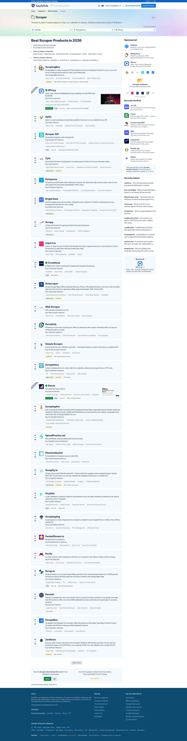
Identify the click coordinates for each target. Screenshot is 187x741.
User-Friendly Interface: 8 (41, 60)
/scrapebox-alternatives (41, 618)
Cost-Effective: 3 (75, 60)
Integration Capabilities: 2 (90, 60)
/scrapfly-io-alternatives (41, 468)
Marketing (59, 730)
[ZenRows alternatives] (41, 640)
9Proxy (139, 267)
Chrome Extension (101, 704)
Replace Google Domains (135, 716)
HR (86, 730)
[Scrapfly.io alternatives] (41, 471)
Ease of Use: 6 (64, 60)
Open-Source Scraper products (44, 45)
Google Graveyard (132, 713)
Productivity (49, 730)
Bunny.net (72, 735)
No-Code (37, 727)
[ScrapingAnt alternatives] (41, 407)
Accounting (68, 730)
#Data (100, 54)
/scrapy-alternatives (40, 220)
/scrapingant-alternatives (42, 404)
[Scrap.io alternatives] (41, 572)
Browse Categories (101, 698)
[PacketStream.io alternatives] (41, 537)
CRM (33, 730)
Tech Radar (130, 698)
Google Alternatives (133, 704)
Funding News (99, 710)
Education (141, 730)
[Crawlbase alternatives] (41, 263)
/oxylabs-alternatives (40, 491)
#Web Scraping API (62, 54)
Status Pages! (99, 707)
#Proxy (84, 54)
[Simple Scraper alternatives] (41, 344)
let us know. (149, 171)
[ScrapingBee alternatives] (41, 67)
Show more (76, 663)
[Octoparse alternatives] (41, 180)
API (69, 713)
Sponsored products (149, 26)
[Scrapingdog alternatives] (41, 517)
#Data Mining (92, 54)
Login (154, 1)
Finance (133, 730)
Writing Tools (93, 730)
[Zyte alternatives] (41, 159)
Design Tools (61, 727)
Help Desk (40, 730)
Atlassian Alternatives (133, 707)
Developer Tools (49, 727)
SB (41, 621)
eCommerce (78, 730)
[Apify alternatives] (41, 117)
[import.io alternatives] (41, 244)
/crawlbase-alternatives (41, 260)
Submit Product (148, 6)
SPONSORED (34, 89)
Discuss (58, 713)
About (64, 713)
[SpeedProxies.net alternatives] (41, 436)
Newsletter (98, 716)
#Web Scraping (38, 54)
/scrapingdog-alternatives (42, 514)
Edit (153, 17)
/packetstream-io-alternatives (43, 534)
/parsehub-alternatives (41, 322)
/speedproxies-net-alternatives (44, 433)
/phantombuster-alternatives (43, 450)
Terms (53, 735)
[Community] (102, 6)
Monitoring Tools (122, 730)
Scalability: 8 (55, 60)
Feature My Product (132, 6)
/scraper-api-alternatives (42, 132)
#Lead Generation (75, 54)
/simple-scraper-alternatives (43, 342)
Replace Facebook (132, 701)
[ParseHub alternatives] (41, 325)
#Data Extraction (49, 54)
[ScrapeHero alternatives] (41, 365)
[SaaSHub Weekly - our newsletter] (99, 6)
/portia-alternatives (40, 551)
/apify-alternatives (39, 114)
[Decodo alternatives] (41, 595)
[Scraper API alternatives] (41, 135)
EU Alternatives (131, 720)
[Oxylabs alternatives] (41, 494)
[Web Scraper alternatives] (41, 307)
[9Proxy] (41, 91)
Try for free (49, 108)
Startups (55, 1)
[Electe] (41, 386)
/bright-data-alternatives (42, 197)
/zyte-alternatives (39, 156)
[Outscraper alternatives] (41, 284)
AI (32, 727)
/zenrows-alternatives (41, 637)
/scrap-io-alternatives (41, 569)
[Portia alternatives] (41, 554)
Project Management (107, 730)
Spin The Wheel (94, 735)
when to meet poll (114, 735)
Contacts (50, 713)
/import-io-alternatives (41, 241)
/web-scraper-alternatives (42, 305)
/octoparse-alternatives (41, 177)
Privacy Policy (44, 735)
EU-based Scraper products (43, 47)
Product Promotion (38, 713)
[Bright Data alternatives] (41, 199)
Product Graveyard (133, 710)
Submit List (98, 713)
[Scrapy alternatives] (41, 223)
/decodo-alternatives (40, 592)
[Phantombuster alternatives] (41, 453)
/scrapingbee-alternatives (42, 65)
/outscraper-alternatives (41, 281)
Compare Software (101, 701)
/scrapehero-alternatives (42, 362)
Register (148, 1)
